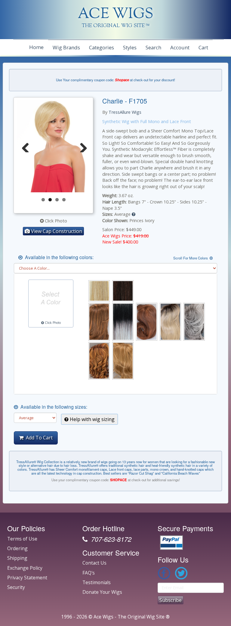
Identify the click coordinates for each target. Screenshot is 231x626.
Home (36, 47)
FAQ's (88, 572)
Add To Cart (38, 437)
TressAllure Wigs (125, 112)
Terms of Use (22, 538)
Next (81, 146)
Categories (101, 47)
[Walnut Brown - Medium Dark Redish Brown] (123, 291)
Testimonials (96, 582)
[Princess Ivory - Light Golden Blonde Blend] (99, 291)
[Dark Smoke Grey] (123, 321)
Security (16, 587)
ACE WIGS (115, 14)
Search (153, 47)
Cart (203, 47)
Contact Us (94, 562)
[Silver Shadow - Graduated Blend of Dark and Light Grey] (194, 321)
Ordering (17, 548)
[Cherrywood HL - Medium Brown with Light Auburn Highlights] (99, 321)
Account (179, 47)
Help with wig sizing (92, 419)
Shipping (17, 558)
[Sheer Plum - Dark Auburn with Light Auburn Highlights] (146, 321)
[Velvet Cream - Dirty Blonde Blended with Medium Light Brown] (123, 361)
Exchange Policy (24, 568)
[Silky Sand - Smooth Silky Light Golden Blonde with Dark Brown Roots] (170, 321)
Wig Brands (66, 47)
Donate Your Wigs (102, 592)
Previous (26, 146)
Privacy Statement (27, 577)
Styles (130, 47)
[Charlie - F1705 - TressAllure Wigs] (88, 146)
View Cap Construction (56, 231)
